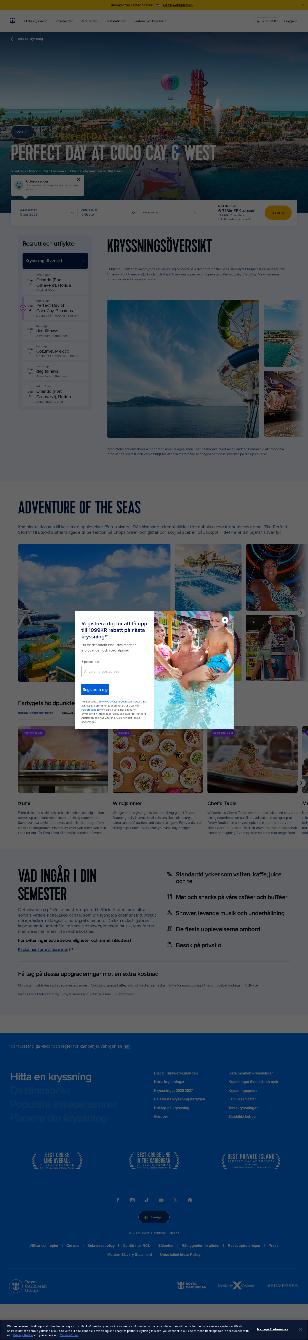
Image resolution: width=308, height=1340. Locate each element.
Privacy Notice (23, 1335)
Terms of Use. (69, 1335)
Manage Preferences (272, 1329)
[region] (154, 1330)
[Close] (301, 1329)
